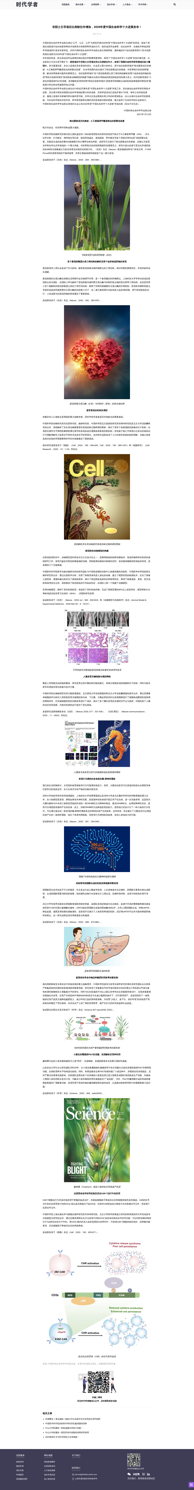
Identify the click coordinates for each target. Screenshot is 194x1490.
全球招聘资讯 (49, 1466)
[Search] (175, 4)
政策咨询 (20, 1462)
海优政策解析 (49, 1462)
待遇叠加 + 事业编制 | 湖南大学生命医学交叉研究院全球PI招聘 (72, 1419)
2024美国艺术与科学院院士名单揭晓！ (62, 1437)
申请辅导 (20, 1475)
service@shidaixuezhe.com (86, 1474)
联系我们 (76, 1468)
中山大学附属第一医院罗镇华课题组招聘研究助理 (67, 1432)
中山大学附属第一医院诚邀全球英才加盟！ (64, 1428)
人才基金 (127, 4)
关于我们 (76, 1455)
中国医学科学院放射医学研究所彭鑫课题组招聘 (66, 1423)
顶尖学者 (111, 4)
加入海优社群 (49, 1479)
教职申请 (20, 1466)
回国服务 (66, 4)
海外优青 (79, 4)
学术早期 (142, 4)
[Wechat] (130, 1474)
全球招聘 (95, 4)
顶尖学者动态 (49, 1475)
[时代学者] (27, 4)
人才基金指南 (49, 1470)
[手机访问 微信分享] (191, 1484)
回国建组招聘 (21, 1479)
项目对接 (20, 1470)
